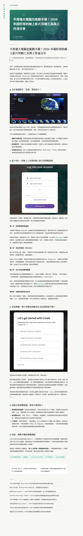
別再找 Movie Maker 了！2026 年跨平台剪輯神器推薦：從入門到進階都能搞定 (33, 491)
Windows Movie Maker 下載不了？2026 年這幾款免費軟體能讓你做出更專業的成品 (34, 495)
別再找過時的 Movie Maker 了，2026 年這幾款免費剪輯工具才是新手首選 (31, 504)
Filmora (51, 392)
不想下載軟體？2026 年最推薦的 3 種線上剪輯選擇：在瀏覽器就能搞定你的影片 (33, 499)
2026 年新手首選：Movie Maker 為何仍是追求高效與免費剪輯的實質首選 (31, 483)
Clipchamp (40, 284)
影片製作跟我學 (14, 5)
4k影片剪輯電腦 (60, 457)
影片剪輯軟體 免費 (15, 457)
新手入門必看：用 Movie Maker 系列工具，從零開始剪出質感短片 (29, 487)
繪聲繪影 (25, 457)
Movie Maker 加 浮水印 (37, 457)
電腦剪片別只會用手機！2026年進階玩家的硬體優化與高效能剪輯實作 (30, 512)
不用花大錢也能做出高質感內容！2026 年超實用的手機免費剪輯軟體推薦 (31, 508)
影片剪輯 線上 (49, 457)
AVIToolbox (59, 237)
